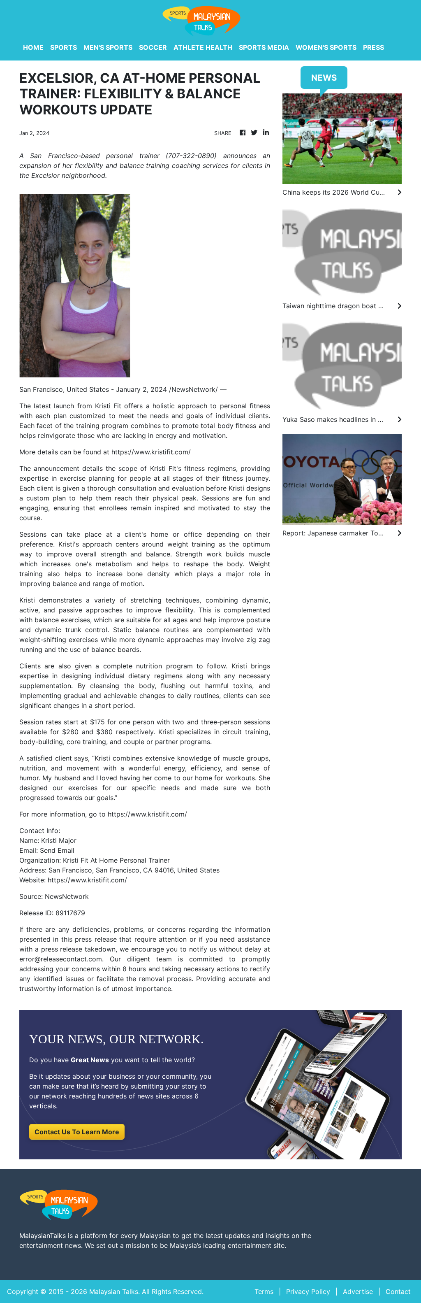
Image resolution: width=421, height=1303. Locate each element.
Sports (63, 47)
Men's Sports (107, 47)
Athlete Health (202, 47)
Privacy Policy (308, 1291)
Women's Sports (326, 47)
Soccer (153, 47)
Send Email (57, 850)
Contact (398, 1291)
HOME (33, 47)
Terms (263, 1291)
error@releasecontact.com (60, 959)
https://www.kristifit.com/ (151, 452)
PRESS (373, 47)
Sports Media (264, 47)
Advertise (358, 1291)
